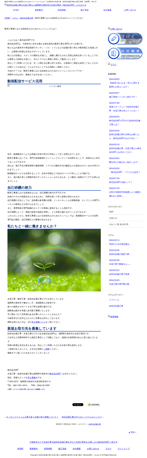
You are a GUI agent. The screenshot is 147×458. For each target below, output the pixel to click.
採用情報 (62, 10)
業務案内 (39, 10)
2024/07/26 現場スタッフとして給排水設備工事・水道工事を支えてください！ (124, 106)
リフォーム (114, 299)
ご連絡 (47, 348)
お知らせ (113, 217)
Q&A (111, 211)
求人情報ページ (39, 321)
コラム (15, 18)
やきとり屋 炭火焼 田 (118, 224)
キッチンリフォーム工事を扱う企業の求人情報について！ (32, 416)
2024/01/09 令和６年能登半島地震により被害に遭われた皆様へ (125, 192)
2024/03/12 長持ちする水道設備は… (120, 242)
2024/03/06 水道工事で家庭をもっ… (120, 262)
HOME (16, 10)
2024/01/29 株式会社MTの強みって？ (120, 180)
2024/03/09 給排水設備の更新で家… (120, 252)
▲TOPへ (132, 432)
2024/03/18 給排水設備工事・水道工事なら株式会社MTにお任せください (125, 148)
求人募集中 (33, 377)
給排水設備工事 (26, 18)
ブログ (108, 448)
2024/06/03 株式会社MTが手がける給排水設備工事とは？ (124, 120)
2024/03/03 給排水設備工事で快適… (120, 272)
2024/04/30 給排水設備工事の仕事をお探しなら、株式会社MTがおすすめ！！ (124, 134)
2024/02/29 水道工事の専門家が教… (120, 282)
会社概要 (107, 10)
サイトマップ (124, 448)
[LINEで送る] (93, 404)
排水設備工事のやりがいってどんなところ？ (82, 416)
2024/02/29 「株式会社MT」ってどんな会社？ (124, 170)
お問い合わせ (130, 10)
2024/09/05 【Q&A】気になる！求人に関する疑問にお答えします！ (124, 83)
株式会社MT (55, 373)
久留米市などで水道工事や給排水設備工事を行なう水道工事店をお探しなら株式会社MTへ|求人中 (74, 441)
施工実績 (85, 10)
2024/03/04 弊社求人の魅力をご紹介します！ (124, 160)
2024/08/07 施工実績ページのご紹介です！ (123, 94)
